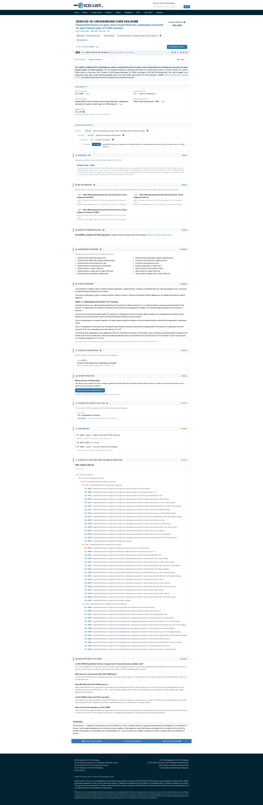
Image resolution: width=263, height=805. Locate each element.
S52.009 (78, 112)
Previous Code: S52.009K (93, 741)
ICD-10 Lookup (79, 760)
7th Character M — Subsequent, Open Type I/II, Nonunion (138, 36)
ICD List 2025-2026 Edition (164, 3)
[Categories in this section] (113, 139)
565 (136, 195)
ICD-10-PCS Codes (91, 765)
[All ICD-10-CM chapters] (147, 130)
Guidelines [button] (128, 12)
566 (79, 210)
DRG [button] (138, 12)
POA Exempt (110, 36)
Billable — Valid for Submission (89, 36)
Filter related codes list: (85, 465)
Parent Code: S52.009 (133, 741)
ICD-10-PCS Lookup (92, 760)
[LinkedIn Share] (175, 52)
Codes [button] (84, 12)
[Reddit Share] (181, 52)
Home (76, 12)
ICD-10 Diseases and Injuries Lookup (105, 763)
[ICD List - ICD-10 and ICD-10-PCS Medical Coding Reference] (88, 5)
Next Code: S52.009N (171, 741)
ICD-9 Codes (103, 765)
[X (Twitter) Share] (178, 52)
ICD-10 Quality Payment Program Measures (174, 768)
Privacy (84, 776)
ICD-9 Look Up (79, 770)
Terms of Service (93, 776)
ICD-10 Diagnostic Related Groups (177, 763)
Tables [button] (117, 12)
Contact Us (77, 776)
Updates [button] (159, 12)
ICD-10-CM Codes (82, 31)
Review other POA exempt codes (159, 235)
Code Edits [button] (148, 12)
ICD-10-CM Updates (166, 760)
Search (187, 6)
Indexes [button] (108, 12)
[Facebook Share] (172, 52)
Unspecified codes (86, 165)
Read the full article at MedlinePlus (89, 390)
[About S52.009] (84, 112)
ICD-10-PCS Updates (181, 760)
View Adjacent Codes (176, 47)
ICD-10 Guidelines (80, 768)
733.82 (80, 415)
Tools (182, 59)
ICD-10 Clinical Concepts (156, 763)
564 (79, 195)
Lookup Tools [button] (96, 12)
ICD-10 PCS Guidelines (95, 768)
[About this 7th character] (160, 35)
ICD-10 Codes (79, 765)
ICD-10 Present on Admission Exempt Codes (174, 765)
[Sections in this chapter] (123, 135)
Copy (97, 47)
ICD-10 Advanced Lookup (83, 763)
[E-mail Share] (183, 52)
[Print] (186, 52)
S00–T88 (88, 131)
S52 (91, 140)
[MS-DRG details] (184, 22)
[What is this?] (89, 155)
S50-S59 (90, 135)
